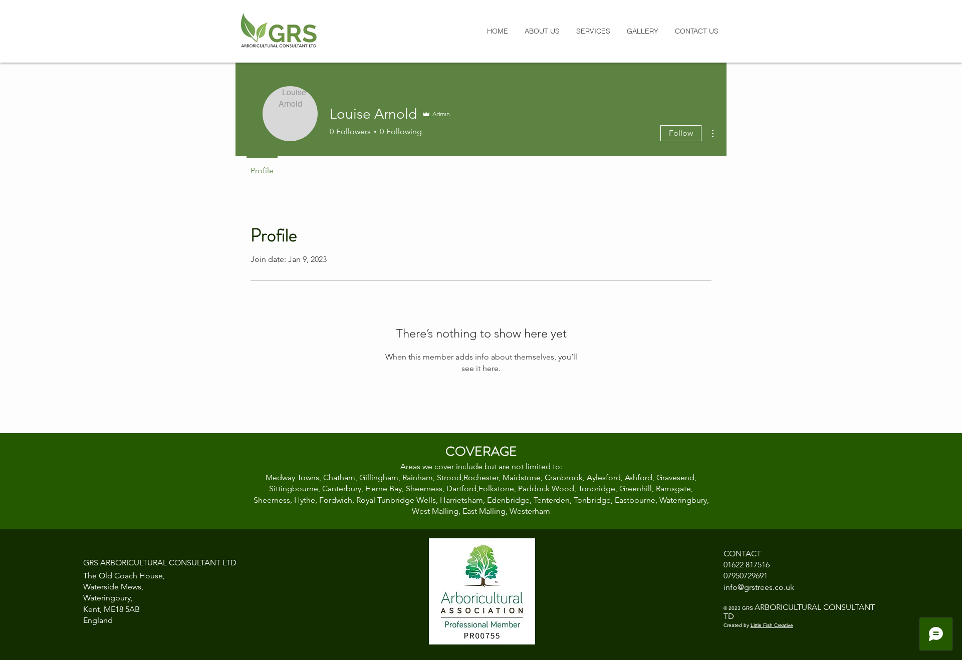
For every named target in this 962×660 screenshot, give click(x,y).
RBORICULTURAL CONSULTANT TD (799, 611)
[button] (593, 31)
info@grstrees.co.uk (759, 587)
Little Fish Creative (772, 625)
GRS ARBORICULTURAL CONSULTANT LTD (159, 562)
